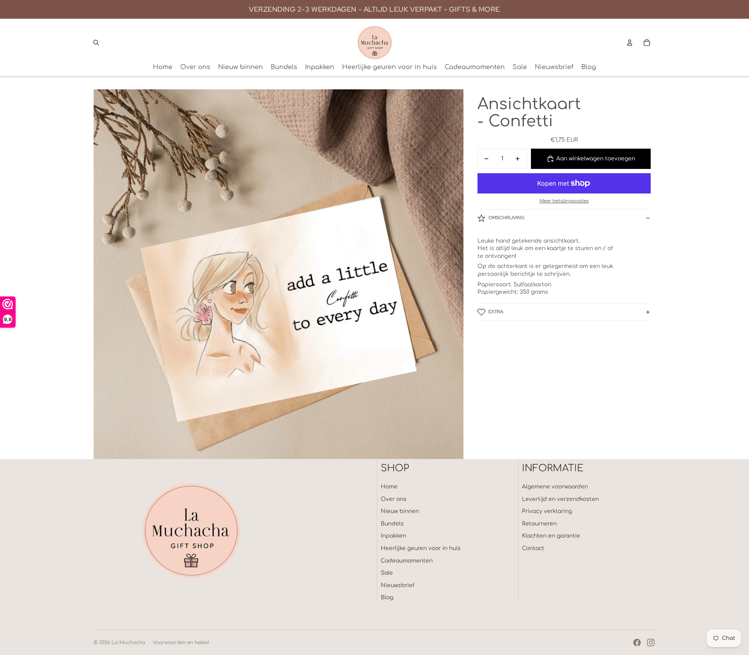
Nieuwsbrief (397, 585)
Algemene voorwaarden (555, 487)
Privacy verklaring (547, 511)
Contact (533, 548)
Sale (387, 573)
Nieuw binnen (400, 511)
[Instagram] (650, 642)
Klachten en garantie (551, 536)
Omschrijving (506, 218)
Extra (495, 312)
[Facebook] (637, 642)
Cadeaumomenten (407, 561)
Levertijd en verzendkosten (560, 499)
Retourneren (539, 524)
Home (389, 487)
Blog (387, 597)
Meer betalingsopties (564, 200)
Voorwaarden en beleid (181, 642)
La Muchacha (128, 642)
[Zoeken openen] (96, 42)
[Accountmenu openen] (629, 42)
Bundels (392, 524)
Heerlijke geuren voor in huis (421, 548)
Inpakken (393, 536)
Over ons (393, 499)
